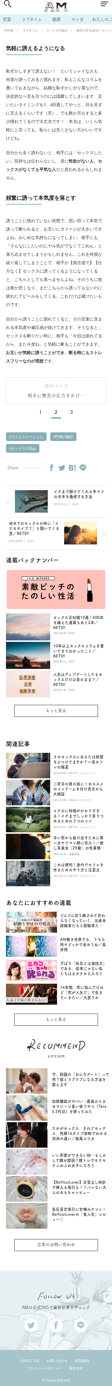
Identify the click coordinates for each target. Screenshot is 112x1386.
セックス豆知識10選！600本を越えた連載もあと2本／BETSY (78, 623)
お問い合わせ (57, 1361)
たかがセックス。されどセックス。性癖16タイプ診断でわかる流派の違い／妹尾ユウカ (79, 1133)
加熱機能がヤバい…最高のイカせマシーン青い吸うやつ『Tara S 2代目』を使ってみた (79, 1106)
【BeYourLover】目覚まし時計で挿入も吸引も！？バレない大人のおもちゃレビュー (79, 1187)
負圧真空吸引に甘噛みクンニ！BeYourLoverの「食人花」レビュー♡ (79, 1214)
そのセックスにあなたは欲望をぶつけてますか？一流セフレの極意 (78, 762)
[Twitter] (61, 467)
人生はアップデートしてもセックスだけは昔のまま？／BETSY (77, 679)
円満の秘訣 (63, 437)
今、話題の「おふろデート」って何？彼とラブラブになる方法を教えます (80, 1079)
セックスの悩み (57, 30)
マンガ (77, 19)
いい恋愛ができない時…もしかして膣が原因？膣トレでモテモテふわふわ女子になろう (79, 1160)
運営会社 (76, 1368)
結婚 (56, 19)
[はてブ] (72, 467)
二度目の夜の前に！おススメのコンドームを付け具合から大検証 (78, 789)
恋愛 (7, 19)
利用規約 (82, 1361)
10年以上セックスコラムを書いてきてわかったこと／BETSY (78, 651)
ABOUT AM (29, 1361)
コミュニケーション (26, 437)
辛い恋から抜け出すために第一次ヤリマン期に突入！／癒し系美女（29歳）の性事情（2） (78, 843)
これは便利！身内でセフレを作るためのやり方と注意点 (78, 867)
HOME (9, 30)
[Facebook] (51, 467)
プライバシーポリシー (44, 1368)
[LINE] (82, 467)
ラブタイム (32, 19)
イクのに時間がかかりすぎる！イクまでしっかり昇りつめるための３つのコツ (78, 816)
